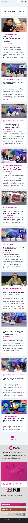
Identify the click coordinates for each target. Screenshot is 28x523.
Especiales (14, 288)
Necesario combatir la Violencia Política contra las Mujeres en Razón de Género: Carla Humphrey (14, 292)
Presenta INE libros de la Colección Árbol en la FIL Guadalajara (13, 379)
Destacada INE (9, 79)
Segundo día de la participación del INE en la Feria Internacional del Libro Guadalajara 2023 (13, 332)
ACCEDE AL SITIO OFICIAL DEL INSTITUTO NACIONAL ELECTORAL (13, 484)
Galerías (4, 328)
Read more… (6, 59)
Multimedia (14, 34)
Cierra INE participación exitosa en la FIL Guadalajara (13, 82)
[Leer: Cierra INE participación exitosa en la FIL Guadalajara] (13, 70)
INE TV (4, 34)
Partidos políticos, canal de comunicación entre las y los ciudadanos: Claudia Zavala (11, 125)
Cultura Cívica (8, 120)
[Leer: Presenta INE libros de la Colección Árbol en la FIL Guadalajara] (13, 364)
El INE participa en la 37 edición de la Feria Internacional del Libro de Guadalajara (13, 420)
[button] (18, 1)
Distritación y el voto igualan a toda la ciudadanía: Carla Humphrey (13, 168)
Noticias (20, 79)
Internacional (9, 34)
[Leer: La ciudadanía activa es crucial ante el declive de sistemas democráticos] (13, 235)
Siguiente (14, 439)
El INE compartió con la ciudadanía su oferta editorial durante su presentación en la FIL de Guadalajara (13, 39)
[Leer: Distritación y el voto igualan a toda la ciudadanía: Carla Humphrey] (13, 156)
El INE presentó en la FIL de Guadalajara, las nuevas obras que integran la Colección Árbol (13, 211)
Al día (4, 79)
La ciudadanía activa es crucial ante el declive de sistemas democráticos (13, 248)
